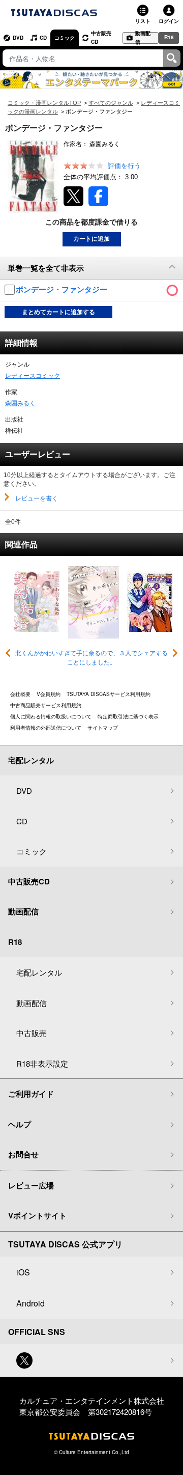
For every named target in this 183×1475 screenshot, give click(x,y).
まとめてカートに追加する (58, 312)
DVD (18, 37)
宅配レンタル (39, 972)
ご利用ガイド (31, 1093)
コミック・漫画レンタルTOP (44, 103)
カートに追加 (91, 238)
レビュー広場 (31, 1185)
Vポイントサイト (37, 1215)
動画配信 (142, 38)
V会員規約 (48, 694)
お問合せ (23, 1154)
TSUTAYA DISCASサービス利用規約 (108, 694)
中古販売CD (101, 37)
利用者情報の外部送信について (45, 727)
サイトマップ (102, 727)
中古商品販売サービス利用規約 (45, 705)
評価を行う (124, 166)
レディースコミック (32, 375)
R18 (169, 37)
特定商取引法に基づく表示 (128, 716)
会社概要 (20, 694)
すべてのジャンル (110, 103)
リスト (142, 20)
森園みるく (20, 403)
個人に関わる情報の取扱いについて (51, 716)
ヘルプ (19, 1124)
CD (43, 37)
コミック (64, 37)
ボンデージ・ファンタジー (62, 289)
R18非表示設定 (42, 1063)
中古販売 (31, 1032)
